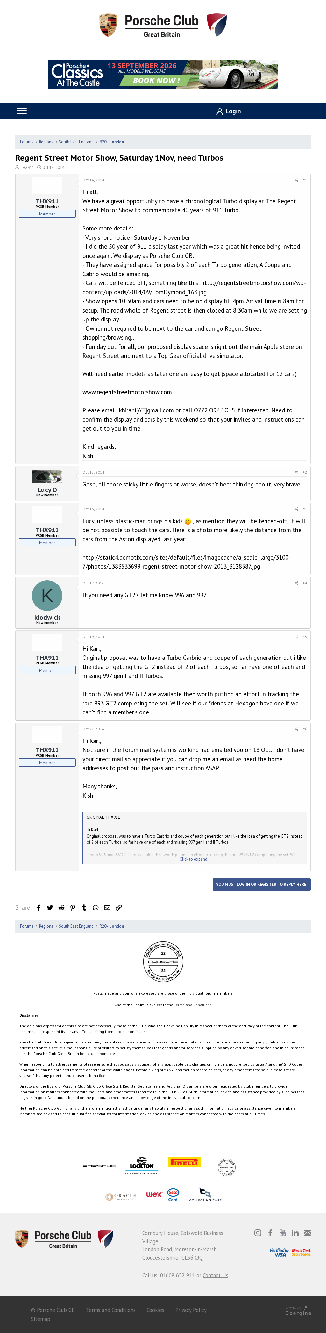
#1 (305, 179)
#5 (305, 636)
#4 (305, 583)
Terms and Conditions (193, 1004)
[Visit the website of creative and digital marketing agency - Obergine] (298, 1310)
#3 (305, 509)
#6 (305, 729)
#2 (305, 472)
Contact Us (215, 1275)
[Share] (297, 180)
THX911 (27, 167)
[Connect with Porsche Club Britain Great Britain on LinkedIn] (295, 1232)
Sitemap (40, 1318)
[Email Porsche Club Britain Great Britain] (307, 1232)
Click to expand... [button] (195, 859)
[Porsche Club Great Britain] (163, 24)
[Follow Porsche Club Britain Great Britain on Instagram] (257, 1232)
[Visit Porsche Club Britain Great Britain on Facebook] (270, 1232)
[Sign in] (226, 111)
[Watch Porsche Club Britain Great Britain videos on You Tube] (282, 1232)
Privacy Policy (191, 1310)
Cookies (155, 1310)
